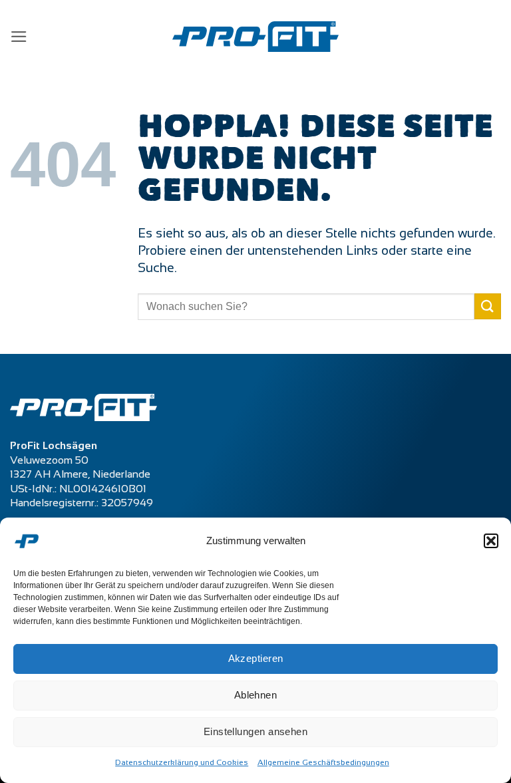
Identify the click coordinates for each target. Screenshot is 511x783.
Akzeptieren (255, 658)
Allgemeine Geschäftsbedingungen (323, 762)
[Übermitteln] (487, 306)
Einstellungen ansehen (255, 731)
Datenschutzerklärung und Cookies (181, 762)
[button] (491, 541)
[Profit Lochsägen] (255, 37)
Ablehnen (255, 695)
